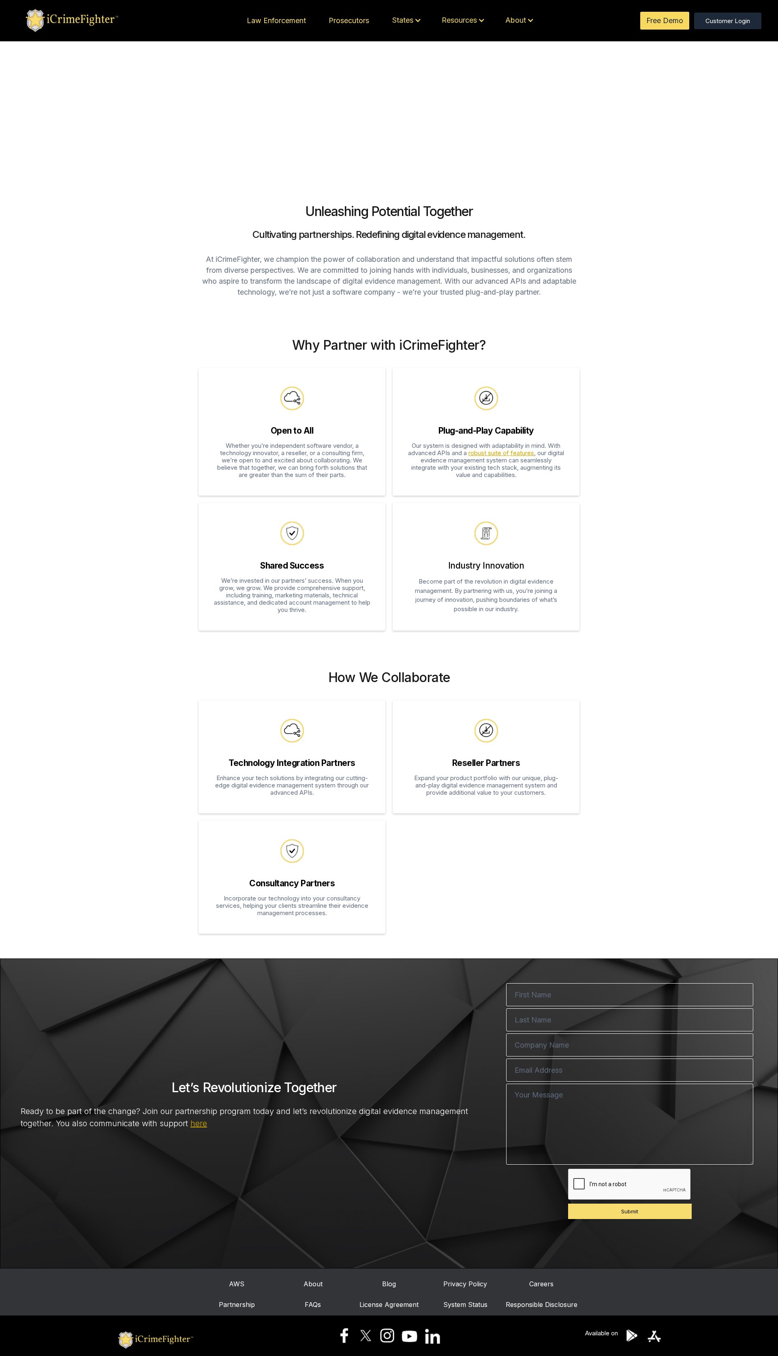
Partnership (237, 1304)
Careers (541, 1284)
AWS (236, 1284)
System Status (465, 1304)
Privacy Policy (465, 1284)
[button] (405, 20)
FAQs (313, 1304)
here (198, 1123)
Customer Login (727, 21)
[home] (70, 20)
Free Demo (664, 20)
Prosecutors (349, 20)
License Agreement (389, 1304)
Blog (389, 1284)
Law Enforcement (276, 20)
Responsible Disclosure (541, 1304)
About (313, 1284)
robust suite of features (501, 453)
